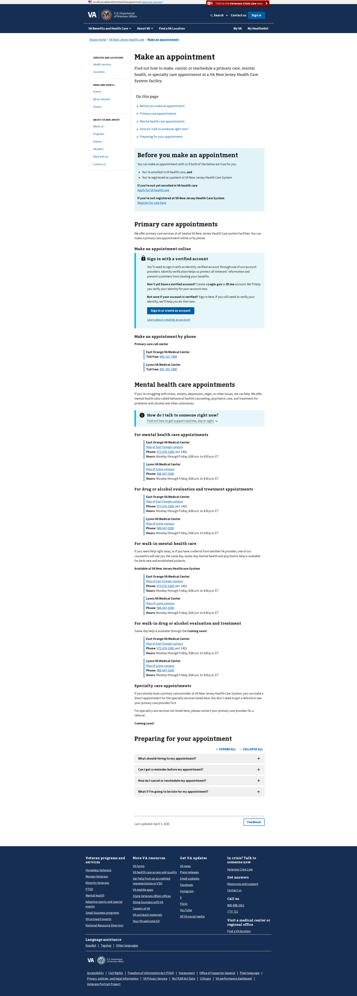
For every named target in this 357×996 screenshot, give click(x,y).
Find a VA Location (172, 28)
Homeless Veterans (98, 870)
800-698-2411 (235, 905)
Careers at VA (141, 908)
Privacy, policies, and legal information (113, 978)
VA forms (138, 866)
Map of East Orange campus (164, 447)
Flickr (184, 904)
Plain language (250, 973)
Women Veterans (97, 876)
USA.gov (205, 978)
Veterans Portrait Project (103, 984)
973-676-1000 (165, 452)
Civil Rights (115, 973)
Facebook (186, 885)
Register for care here (151, 203)
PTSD (89, 889)
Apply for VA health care (153, 190)
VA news (185, 866)
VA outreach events (98, 919)
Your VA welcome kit (146, 921)
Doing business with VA (148, 902)
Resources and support (242, 884)
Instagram (187, 891)
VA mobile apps (143, 890)
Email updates (189, 878)
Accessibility (95, 973)
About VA (143, 28)
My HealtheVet (258, 28)
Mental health (95, 895)
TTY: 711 (232, 912)
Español (91, 945)
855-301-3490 (168, 369)
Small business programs (102, 913)
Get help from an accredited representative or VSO (151, 880)
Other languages (127, 945)
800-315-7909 (168, 357)
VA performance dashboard (234, 978)
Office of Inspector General (217, 973)
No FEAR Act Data (183, 978)
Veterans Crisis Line (240, 869)
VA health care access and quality (155, 872)
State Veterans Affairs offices (152, 896)
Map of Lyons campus (160, 469)
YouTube (186, 910)
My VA (238, 28)
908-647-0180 (165, 474)
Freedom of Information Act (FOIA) (151, 973)
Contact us (238, 15)
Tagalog (106, 945)
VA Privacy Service (155, 978)
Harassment (187, 973)
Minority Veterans (97, 883)
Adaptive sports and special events (104, 904)
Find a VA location (239, 931)
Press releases (189, 872)
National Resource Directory (104, 925)
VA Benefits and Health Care (108, 28)
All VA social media (192, 916)
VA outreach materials (147, 915)
